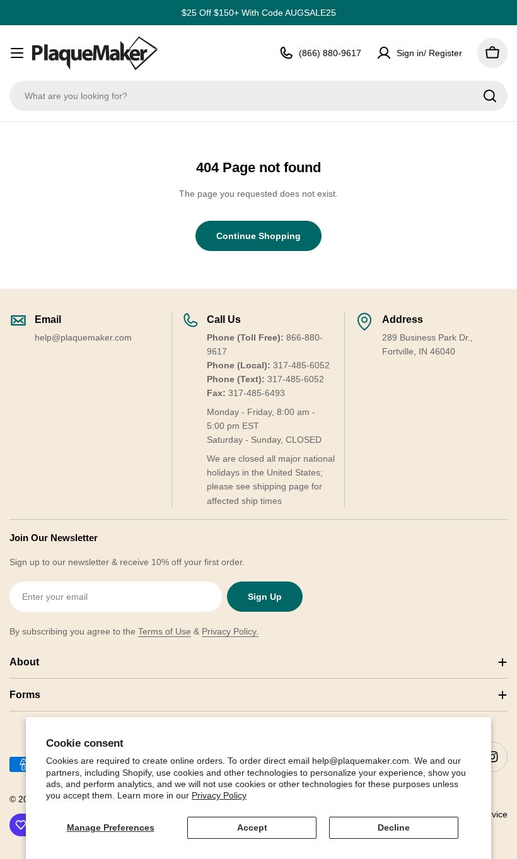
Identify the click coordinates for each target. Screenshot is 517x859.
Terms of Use (164, 631)
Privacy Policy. (230, 631)
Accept (252, 827)
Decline (394, 827)
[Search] (489, 95)
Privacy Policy (219, 795)
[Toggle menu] (17, 53)
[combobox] (258, 96)
